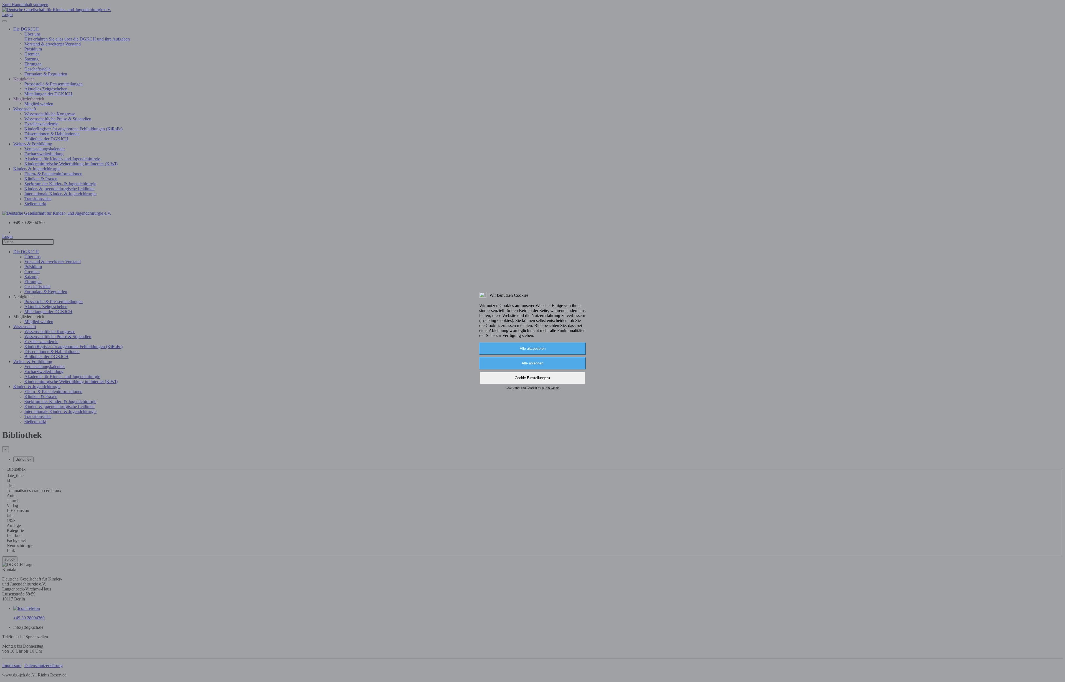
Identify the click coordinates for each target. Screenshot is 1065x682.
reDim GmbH (550, 387)
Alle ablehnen (532, 363)
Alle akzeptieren (533, 348)
